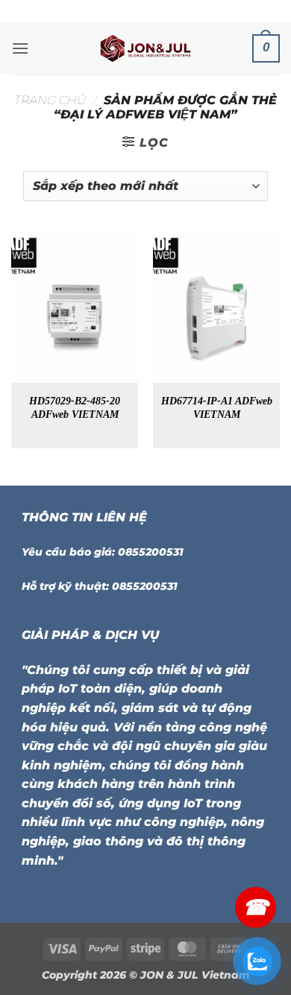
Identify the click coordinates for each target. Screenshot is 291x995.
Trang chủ (50, 100)
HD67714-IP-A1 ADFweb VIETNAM (216, 407)
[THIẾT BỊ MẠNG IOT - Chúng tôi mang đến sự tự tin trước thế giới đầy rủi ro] (145, 48)
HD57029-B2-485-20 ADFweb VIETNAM (74, 407)
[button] (20, 48)
